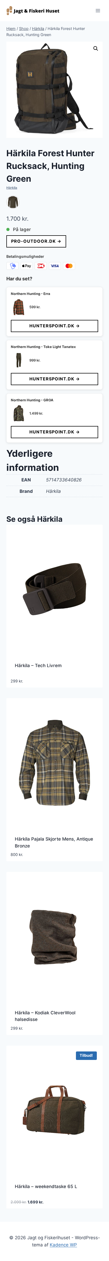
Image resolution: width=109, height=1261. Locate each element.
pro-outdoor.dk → (36, 241)
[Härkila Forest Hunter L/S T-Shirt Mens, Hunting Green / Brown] (13, 202)
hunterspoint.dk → (54, 325)
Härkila (11, 188)
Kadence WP (63, 1244)
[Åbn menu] (98, 10)
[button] (96, 48)
